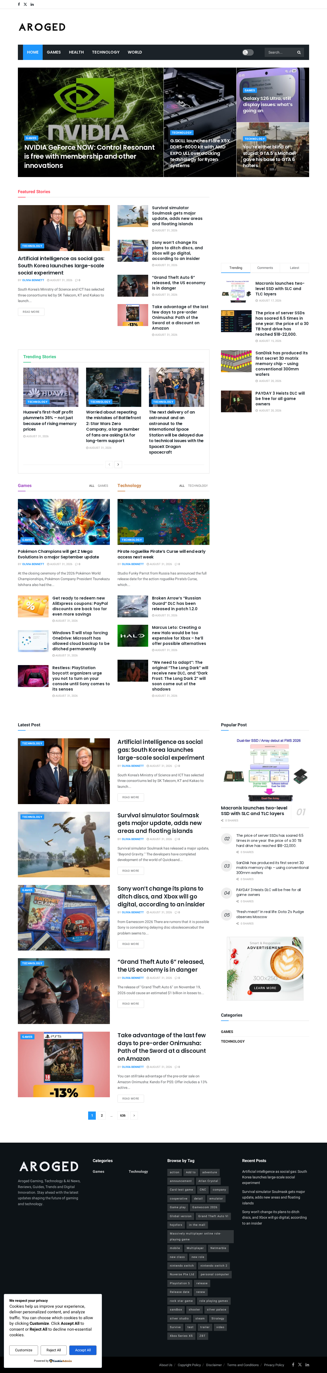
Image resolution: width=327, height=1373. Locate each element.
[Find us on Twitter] (25, 4)
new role (198, 1257)
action (174, 1172)
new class (177, 1257)
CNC (203, 1190)
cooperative (179, 1198)
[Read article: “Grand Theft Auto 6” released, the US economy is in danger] (133, 286)
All (91, 485)
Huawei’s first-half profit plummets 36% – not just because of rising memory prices (49, 420)
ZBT (203, 1336)
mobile (175, 1248)
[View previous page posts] (109, 464)
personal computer (215, 1274)
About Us (165, 1365)
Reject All (53, 1350)
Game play (178, 1207)
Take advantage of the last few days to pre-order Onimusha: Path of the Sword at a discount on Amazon (180, 317)
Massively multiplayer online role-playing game (195, 1236)
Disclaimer (214, 1365)
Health (76, 52)
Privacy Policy (274, 1365)
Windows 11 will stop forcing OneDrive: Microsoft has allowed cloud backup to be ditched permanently (81, 641)
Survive (175, 1327)
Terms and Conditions (243, 1365)
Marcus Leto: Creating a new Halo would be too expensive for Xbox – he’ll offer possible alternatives (179, 635)
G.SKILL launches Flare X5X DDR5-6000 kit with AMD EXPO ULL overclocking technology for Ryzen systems (200, 153)
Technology (106, 52)
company (219, 1190)
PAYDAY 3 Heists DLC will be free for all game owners (280, 399)
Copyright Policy (189, 1365)
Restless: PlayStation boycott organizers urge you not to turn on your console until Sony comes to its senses (81, 678)
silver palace (216, 1309)
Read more (33, 311)
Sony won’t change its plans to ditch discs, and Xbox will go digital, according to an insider (177, 250)
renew (200, 1292)
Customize (23, 1350)
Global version (181, 1216)
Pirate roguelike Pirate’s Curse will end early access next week (161, 554)
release (202, 1283)
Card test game (181, 1190)
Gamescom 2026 (204, 1207)
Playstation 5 (180, 1283)
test (191, 1327)
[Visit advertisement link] (265, 969)
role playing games (214, 1301)
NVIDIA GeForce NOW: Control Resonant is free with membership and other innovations (89, 156)
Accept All (83, 1350)
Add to (191, 1172)
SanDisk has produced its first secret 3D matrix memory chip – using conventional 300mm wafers (281, 363)
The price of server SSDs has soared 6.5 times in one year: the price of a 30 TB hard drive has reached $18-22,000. (282, 323)
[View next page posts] (118, 464)
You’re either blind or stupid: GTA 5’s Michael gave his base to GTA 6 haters (269, 156)
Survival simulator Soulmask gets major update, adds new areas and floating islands (177, 216)
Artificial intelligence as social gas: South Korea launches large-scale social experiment (61, 265)
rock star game (181, 1301)
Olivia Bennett (40, 175)
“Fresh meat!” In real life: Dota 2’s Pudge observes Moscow (270, 914)
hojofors (176, 1225)
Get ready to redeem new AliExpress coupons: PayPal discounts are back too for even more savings (80, 606)
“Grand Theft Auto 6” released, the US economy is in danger (178, 283)
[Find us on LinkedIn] (32, 4)
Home (33, 52)
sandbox (176, 1309)
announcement (181, 1181)
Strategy (218, 1318)
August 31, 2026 (67, 175)
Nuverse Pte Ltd (182, 1274)
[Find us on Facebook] (19, 4)
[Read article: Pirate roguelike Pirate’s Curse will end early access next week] (163, 522)
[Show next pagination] (134, 1116)
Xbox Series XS (181, 1336)
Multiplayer (195, 1248)
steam (200, 1318)
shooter (194, 1309)
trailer (205, 1327)
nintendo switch (182, 1266)
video (220, 1327)
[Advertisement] (265, 219)
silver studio (179, 1318)
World (135, 52)
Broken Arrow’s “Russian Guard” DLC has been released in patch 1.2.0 (176, 603)
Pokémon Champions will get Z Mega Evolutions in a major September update (58, 554)
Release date (180, 1292)
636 (122, 1115)
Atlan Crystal (208, 1181)
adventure (209, 1172)
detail (198, 1198)
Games (54, 52)
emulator (216, 1198)
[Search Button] (299, 52)
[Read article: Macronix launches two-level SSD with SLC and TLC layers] (265, 769)
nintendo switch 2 (214, 1266)
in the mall (197, 1225)
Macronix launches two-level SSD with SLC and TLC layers (280, 289)
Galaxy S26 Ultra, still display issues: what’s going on (268, 104)
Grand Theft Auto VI (213, 1216)
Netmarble (218, 1248)
